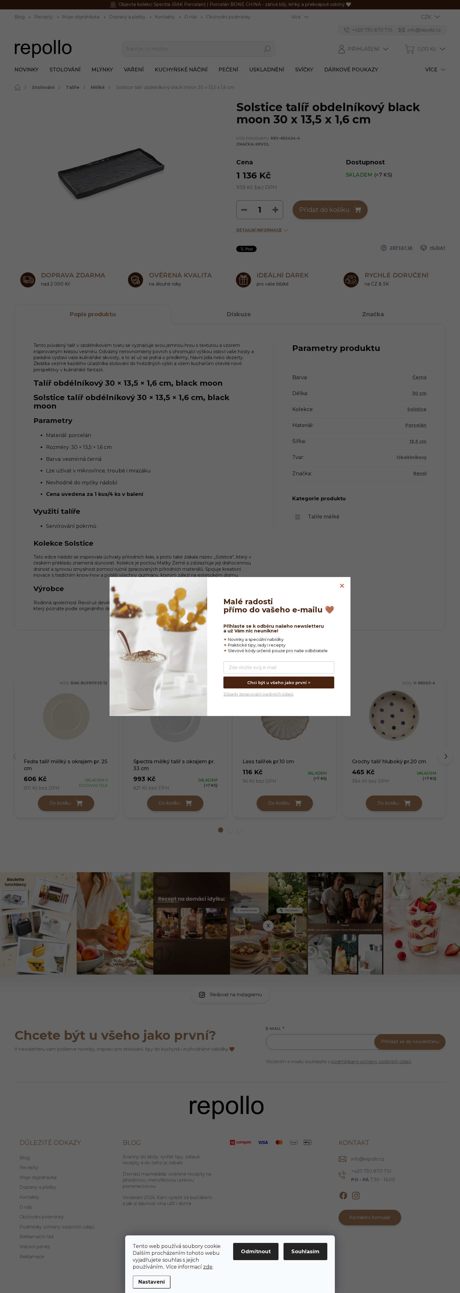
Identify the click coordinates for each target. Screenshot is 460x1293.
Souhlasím (305, 1251)
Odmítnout (256, 1251)
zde (207, 1267)
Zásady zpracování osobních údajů (258, 694)
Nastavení (151, 1282)
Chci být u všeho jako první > (278, 682)
